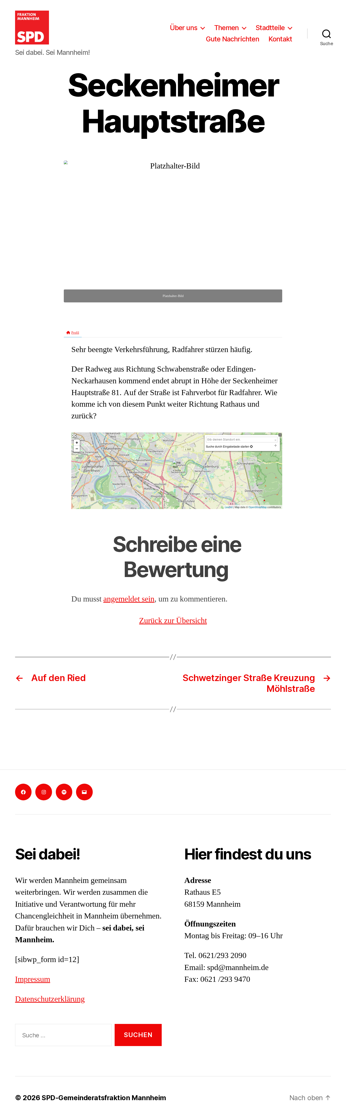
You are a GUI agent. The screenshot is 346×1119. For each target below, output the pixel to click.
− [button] (77, 448)
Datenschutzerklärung (50, 999)
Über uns (183, 28)
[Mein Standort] (251, 446)
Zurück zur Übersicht (173, 621)
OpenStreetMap (258, 507)
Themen (226, 28)
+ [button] (77, 442)
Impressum (32, 979)
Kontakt (280, 39)
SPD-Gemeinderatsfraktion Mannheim (104, 1098)
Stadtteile (270, 28)
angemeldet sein (128, 599)
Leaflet (229, 507)
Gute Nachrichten (232, 39)
